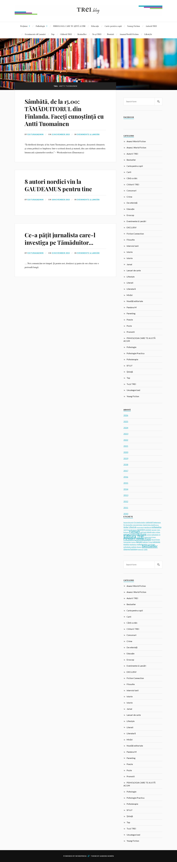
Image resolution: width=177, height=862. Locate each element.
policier (145, 542)
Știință (130, 372)
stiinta (158, 532)
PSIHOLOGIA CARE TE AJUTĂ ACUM (69, 26)
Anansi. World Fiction (136, 147)
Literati (130, 282)
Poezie (130, 319)
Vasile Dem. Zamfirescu (151, 525)
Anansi (139, 547)
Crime (129, 196)
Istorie (130, 252)
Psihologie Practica (135, 353)
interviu (140, 549)
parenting (141, 530)
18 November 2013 (61, 200)
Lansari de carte (134, 270)
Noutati (110, 34)
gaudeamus (133, 544)
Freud (150, 542)
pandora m (147, 527)
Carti (129, 172)
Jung (125, 530)
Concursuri (131, 190)
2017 (125, 470)
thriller (125, 527)
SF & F (129, 365)
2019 (125, 458)
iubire (154, 532)
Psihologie (40, 26)
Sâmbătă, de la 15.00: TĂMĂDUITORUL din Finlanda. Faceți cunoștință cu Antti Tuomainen (64, 112)
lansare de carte (128, 522)
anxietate (148, 530)
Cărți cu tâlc (132, 178)
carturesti (149, 522)
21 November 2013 (61, 134)
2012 (125, 501)
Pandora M (132, 307)
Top (52, 34)
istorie (149, 532)
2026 (125, 415)
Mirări (130, 295)
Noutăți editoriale (135, 301)
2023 (125, 433)
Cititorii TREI (66, 34)
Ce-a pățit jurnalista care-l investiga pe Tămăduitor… (60, 238)
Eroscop (130, 215)
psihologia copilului (130, 547)
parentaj (154, 530)
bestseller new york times (134, 525)
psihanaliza (156, 527)
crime (149, 535)
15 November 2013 (61, 253)
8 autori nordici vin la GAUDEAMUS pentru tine (58, 185)
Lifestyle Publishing (130, 549)
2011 (125, 507)
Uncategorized (133, 390)
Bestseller (82, 34)
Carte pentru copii (113, 26)
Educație (95, 26)
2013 (125, 495)
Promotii (131, 332)
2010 (125, 513)
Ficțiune (24, 26)
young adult (140, 527)
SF (159, 535)
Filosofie (131, 239)
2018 (125, 464)
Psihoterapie (132, 359)
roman (134, 531)
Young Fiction (133, 26)
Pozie (129, 326)
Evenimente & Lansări (35, 34)
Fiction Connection (135, 233)
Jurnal (129, 264)
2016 (125, 477)
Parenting (131, 313)
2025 (125, 421)
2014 (125, 489)
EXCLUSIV (131, 227)
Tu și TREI (96, 34)
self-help (143, 532)
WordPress (81, 856)
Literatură (131, 289)
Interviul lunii (133, 246)
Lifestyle (148, 34)
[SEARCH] (158, 101)
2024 (125, 427)
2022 (125, 440)
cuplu (145, 549)
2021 (125, 446)
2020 (125, 452)
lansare (139, 542)
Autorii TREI (151, 26)
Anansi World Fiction (129, 34)
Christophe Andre (139, 522)
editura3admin (35, 134)
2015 (125, 483)
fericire (133, 542)
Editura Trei (133, 536)
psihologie (155, 535)
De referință (132, 203)
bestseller (150, 546)
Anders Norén (107, 856)
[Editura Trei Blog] (88, 14)
